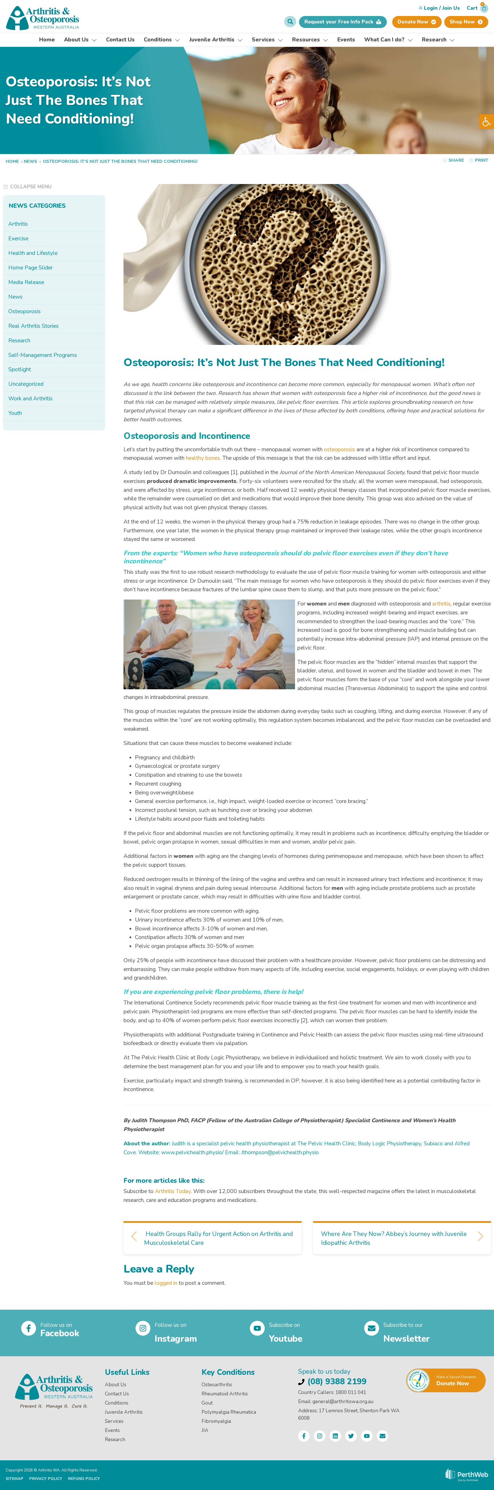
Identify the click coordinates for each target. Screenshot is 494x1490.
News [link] (30, 161)
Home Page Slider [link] (30, 267)
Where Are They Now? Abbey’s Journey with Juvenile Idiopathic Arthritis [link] (394, 1238)
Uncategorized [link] (25, 384)
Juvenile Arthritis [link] (124, 1412)
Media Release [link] (26, 282)
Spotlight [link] (19, 369)
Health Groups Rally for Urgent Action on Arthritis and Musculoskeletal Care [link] (218, 1238)
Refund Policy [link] (84, 1478)
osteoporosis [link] (339, 449)
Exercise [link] (18, 238)
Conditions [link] (116, 1403)
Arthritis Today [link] (173, 1191)
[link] (486, 121)
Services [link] (114, 1421)
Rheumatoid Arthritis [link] (225, 1394)
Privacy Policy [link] (45, 1478)
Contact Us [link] (117, 1394)
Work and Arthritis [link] (30, 398)
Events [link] (112, 1430)
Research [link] (19, 340)
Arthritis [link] (18, 224)
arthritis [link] (441, 604)
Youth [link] (15, 413)
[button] (477, 9)
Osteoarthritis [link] (217, 1384)
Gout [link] (207, 1403)
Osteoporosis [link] (24, 311)
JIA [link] (205, 1430)
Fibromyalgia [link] (216, 1421)
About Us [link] (115, 1384)
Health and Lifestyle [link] (32, 253)
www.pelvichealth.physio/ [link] (192, 1152)
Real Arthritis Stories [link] (33, 326)
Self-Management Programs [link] (42, 355)
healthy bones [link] (203, 458)
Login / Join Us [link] (442, 8)
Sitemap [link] (14, 1478)
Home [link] (12, 161)
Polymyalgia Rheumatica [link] (229, 1412)
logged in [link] (166, 1283)
